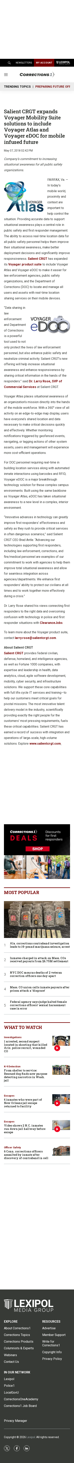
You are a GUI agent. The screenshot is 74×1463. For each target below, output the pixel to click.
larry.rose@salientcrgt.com (35, 638)
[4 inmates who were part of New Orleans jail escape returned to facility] (61, 1099)
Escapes (9, 1095)
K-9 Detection (12, 1066)
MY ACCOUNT (44, 62)
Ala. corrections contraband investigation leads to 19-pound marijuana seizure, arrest (40, 945)
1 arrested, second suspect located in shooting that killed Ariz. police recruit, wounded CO (25, 1046)
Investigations (13, 1037)
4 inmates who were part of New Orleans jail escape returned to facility (23, 1103)
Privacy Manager (15, 1421)
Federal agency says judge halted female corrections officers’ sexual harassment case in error (38, 1005)
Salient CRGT (38, 259)
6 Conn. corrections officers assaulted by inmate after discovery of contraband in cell (26, 1155)
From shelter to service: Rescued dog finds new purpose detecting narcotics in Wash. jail (25, 1075)
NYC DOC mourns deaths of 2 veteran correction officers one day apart (36, 974)
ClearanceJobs (51, 623)
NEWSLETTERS (24, 62)
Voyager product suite (25, 264)
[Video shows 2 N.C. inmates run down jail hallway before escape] (61, 1125)
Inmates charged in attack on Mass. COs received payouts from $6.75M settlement (39, 960)
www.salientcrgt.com (45, 743)
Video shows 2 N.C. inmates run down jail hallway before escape (24, 1129)
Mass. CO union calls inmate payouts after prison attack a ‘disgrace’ (39, 989)
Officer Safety (12, 1147)
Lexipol (30, 1437)
